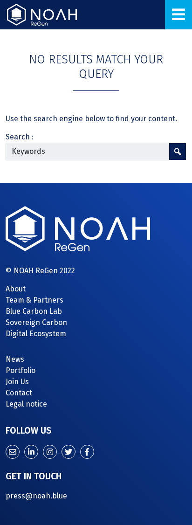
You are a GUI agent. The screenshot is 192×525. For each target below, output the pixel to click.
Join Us (17, 381)
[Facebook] (87, 452)
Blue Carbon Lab (34, 311)
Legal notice (26, 404)
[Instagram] (50, 452)
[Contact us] (13, 452)
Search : (20, 136)
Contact (19, 392)
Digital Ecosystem (36, 333)
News (15, 359)
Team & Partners (34, 300)
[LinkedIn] (31, 452)
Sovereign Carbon (36, 322)
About (16, 288)
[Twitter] (68, 452)
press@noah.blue (36, 495)
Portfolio (20, 370)
